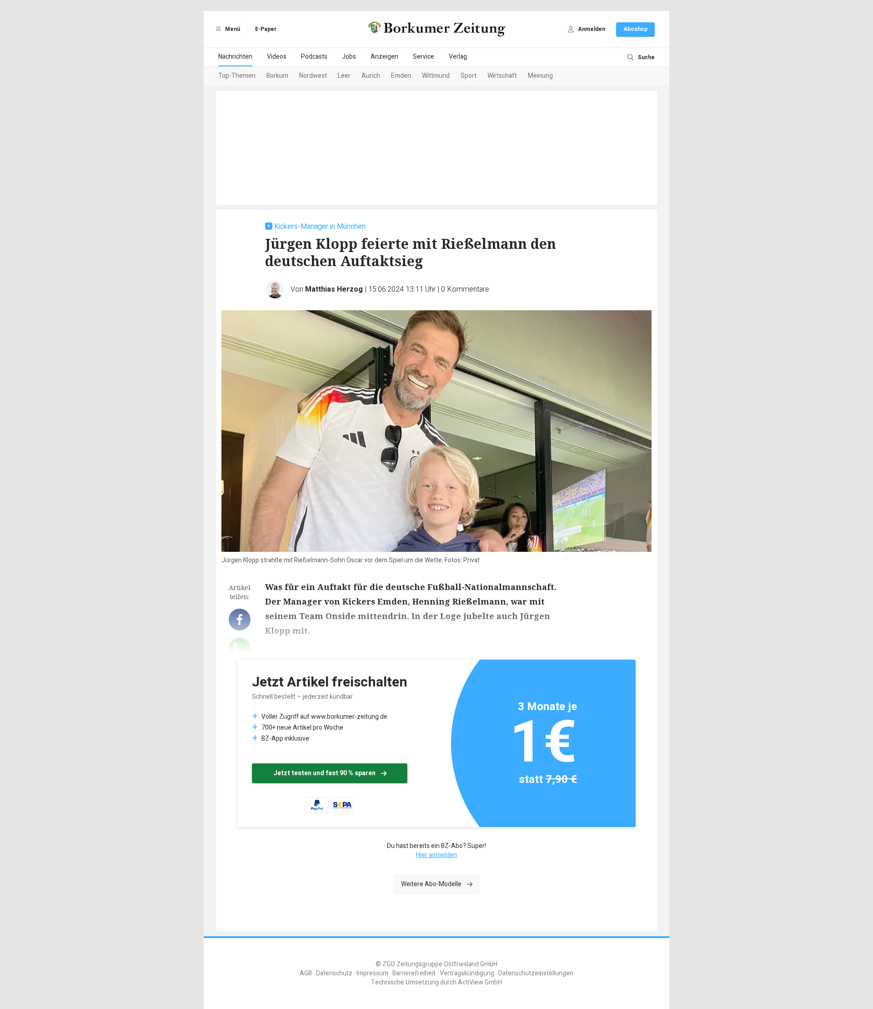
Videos (276, 56)
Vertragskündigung (467, 973)
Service (423, 56)
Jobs (349, 56)
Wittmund (436, 76)
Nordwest (313, 76)
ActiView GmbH (480, 982)
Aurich (370, 76)
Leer (344, 76)
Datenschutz (334, 973)
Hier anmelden (436, 855)
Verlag (458, 56)
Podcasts (314, 56)
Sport (469, 76)
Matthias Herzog (334, 289)
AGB (306, 973)
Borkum (277, 76)
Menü (232, 29)
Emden (401, 76)
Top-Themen (237, 76)
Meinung (540, 76)
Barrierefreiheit (414, 973)
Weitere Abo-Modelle (431, 884)
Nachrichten (235, 56)
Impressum (372, 973)
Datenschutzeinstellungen (535, 973)
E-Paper (265, 29)
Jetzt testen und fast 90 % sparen (324, 773)
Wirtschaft (502, 76)
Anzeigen (384, 56)
